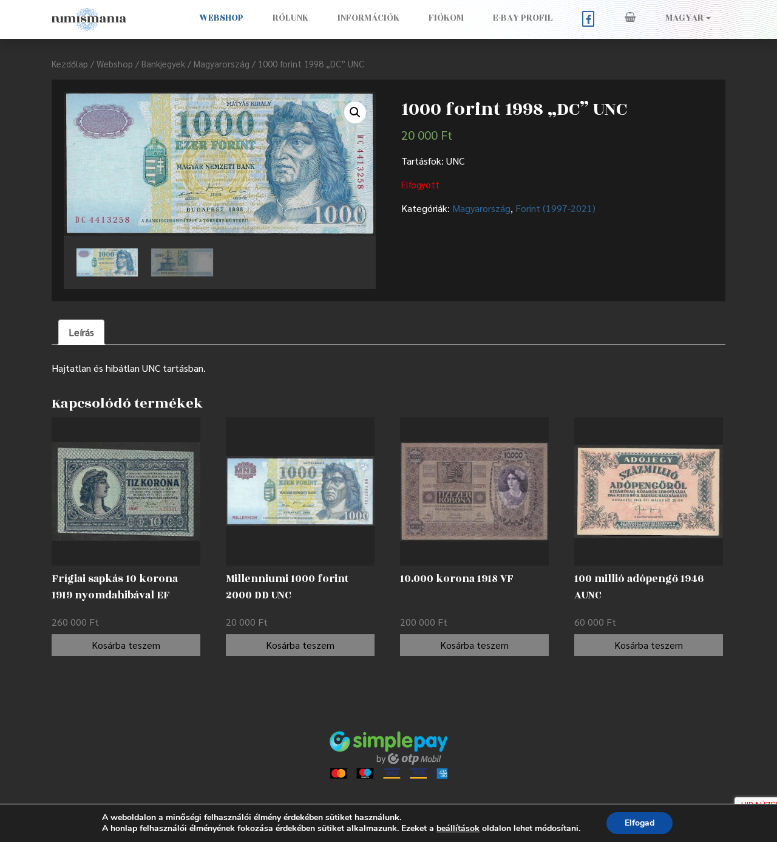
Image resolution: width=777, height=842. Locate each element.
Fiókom (446, 18)
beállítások (458, 828)
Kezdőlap (70, 63)
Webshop (221, 18)
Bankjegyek (163, 63)
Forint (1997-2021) (555, 208)
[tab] (81, 332)
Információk (368, 18)
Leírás (81, 332)
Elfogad (639, 823)
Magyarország (221, 63)
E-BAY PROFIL (523, 18)
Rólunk (290, 18)
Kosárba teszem (126, 644)
